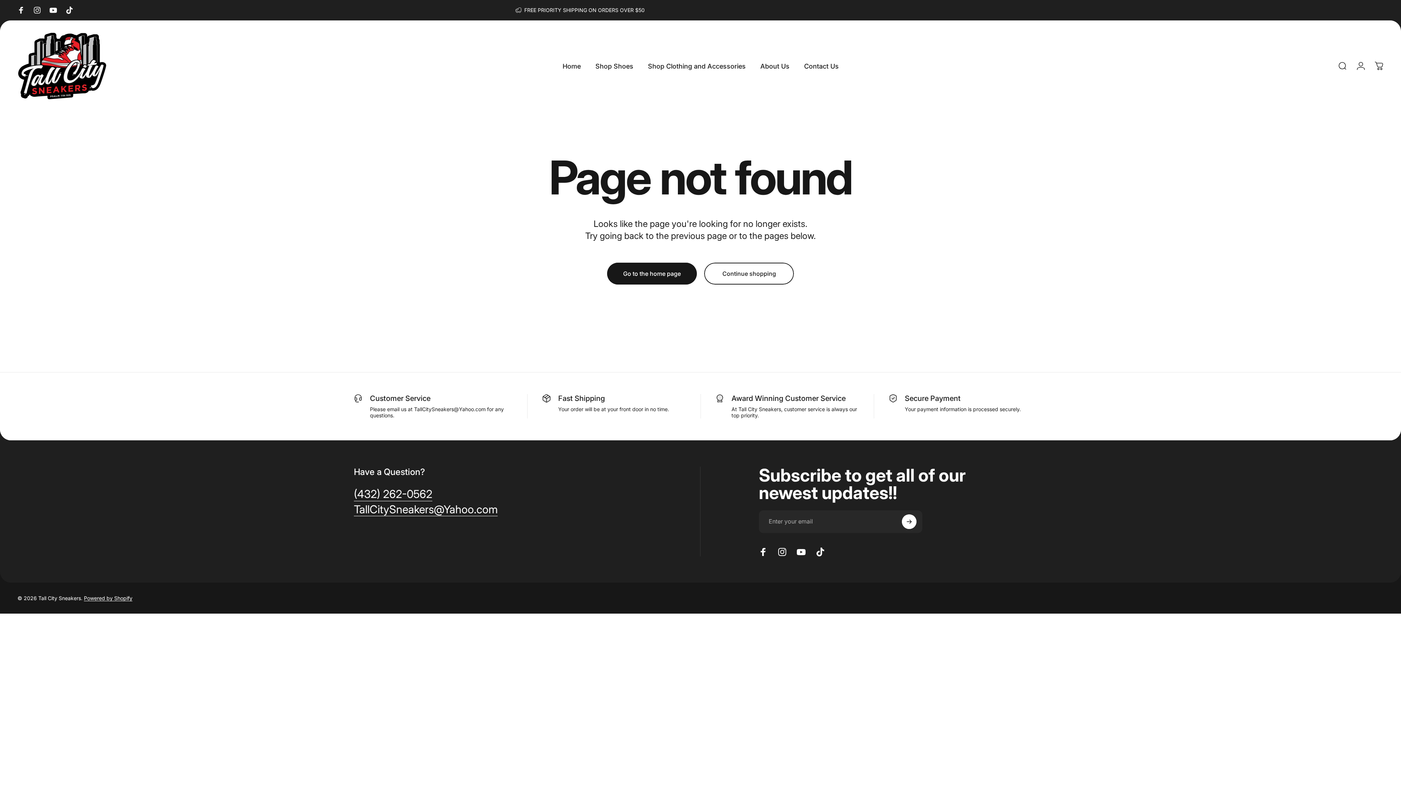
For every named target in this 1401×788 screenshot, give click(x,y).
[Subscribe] (909, 521)
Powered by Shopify (108, 598)
